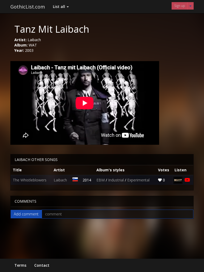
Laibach (60, 179)
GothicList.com (27, 6)
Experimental (138, 179)
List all (59, 6)
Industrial (116, 179)
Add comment (26, 213)
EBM (101, 179)
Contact (41, 265)
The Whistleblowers (29, 179)
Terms (20, 265)
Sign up (179, 5)
